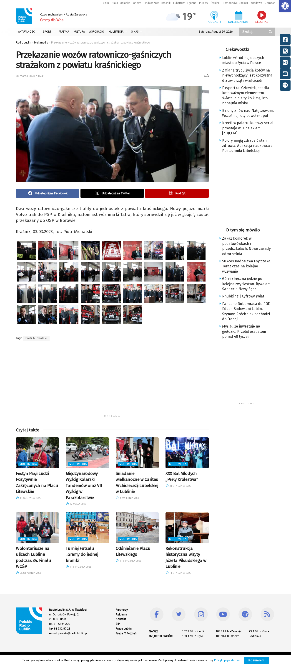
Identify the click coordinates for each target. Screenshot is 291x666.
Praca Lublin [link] (124, 628)
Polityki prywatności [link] (227, 660)
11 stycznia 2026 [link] (80, 566)
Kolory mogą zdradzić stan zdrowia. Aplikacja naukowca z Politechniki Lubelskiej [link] (247, 145)
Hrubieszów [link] (151, 3)
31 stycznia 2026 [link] (180, 485)
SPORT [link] (47, 31)
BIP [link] (118, 623)
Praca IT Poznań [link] (126, 633)
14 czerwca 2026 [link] (30, 498)
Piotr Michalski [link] (36, 338)
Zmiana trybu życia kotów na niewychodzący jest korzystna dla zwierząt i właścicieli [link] (247, 75)
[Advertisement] (112, 380)
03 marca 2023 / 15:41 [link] (30, 76)
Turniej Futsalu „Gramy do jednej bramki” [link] (82, 554)
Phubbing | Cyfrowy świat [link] (243, 296)
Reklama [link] (121, 614)
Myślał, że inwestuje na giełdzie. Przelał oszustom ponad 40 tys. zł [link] (244, 331)
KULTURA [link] (79, 31)
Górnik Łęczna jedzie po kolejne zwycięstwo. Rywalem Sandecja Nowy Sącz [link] (246, 284)
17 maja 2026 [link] (77, 503)
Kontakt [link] (121, 619)
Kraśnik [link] (166, 3)
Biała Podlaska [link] (121, 3)
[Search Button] (270, 32)
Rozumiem (256, 660)
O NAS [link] (135, 31)
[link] (285, 6)
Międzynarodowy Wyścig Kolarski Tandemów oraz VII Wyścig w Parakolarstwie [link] (84, 485)
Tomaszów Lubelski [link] (235, 3)
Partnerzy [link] (122, 609)
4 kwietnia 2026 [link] (129, 498)
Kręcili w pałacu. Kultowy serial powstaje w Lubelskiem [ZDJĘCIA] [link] (247, 128)
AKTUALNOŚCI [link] (26, 31)
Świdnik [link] (215, 3)
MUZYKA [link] (64, 31)
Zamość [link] (270, 3)
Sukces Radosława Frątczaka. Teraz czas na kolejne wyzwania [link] (246, 266)
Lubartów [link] (179, 3)
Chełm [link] (137, 3)
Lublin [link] (105, 3)
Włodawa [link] (256, 3)
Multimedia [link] (28, 464)
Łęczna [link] (191, 3)
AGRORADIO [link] (96, 31)
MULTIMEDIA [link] (116, 31)
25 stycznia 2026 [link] (30, 572)
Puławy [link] (203, 3)
